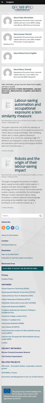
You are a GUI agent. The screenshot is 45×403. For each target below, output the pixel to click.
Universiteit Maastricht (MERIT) (13, 306)
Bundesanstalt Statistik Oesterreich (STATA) (18, 292)
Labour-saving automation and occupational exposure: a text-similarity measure (22, 108)
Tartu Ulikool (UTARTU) (10, 327)
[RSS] (4, 228)
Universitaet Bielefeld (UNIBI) (13, 323)
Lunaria (4, 343)
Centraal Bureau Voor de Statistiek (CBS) (17, 296)
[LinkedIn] (17, 228)
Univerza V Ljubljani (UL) (11, 320)
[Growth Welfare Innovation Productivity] (22, 11)
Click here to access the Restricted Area (20, 268)
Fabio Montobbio (7, 121)
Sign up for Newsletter (10, 254)
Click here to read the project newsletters (17, 258)
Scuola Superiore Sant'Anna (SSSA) (15, 288)
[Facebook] (13, 228)
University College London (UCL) (14, 316)
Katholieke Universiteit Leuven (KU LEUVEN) (19, 303)
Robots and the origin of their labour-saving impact (27, 164)
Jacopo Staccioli (18, 121)
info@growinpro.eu (9, 245)
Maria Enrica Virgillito (29, 121)
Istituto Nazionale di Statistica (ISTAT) (16, 299)
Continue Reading (7, 151)
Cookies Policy (7, 279)
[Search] (41, 216)
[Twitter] (8, 228)
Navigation (10, 2)
